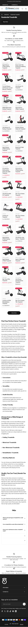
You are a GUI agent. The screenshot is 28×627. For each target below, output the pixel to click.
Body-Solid (17, 63)
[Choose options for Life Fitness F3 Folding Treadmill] (11, 121)
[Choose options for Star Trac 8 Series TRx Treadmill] (24, 294)
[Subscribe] (24, 604)
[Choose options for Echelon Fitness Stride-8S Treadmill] (24, 121)
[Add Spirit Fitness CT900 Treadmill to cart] (11, 253)
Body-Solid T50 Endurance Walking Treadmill (20, 66)
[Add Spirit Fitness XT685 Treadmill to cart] (24, 102)
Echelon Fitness (19, 125)
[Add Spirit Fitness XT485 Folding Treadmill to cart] (11, 141)
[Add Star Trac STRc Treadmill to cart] (11, 273)
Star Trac (17, 213)
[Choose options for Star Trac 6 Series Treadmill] (24, 188)
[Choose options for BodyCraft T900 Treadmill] (24, 141)
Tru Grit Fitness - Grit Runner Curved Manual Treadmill (7, 88)
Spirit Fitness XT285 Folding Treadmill (19, 170)
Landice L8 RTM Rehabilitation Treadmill (6, 302)
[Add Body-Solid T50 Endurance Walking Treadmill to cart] (24, 59)
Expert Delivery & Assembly (14, 571)
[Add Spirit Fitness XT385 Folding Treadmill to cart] (11, 232)
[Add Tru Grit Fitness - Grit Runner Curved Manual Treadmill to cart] (11, 80)
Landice (4, 213)
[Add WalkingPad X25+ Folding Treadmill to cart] (11, 102)
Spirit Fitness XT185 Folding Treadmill (6, 66)
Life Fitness (18, 84)
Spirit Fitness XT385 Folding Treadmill (6, 239)
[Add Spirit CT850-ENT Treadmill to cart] (24, 253)
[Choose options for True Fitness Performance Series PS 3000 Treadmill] (11, 163)
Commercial (15, 4)
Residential (5, 4)
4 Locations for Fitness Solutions (14, 565)
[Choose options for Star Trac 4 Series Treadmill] (24, 210)
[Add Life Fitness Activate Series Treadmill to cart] (24, 273)
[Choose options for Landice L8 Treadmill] (11, 210)
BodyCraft (17, 145)
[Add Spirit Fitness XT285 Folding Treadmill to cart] (24, 163)
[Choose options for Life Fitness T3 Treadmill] (24, 80)
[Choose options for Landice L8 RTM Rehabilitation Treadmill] (11, 294)
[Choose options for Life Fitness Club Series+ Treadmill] (24, 232)
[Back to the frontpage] (1, 14)
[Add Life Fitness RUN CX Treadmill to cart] (11, 188)
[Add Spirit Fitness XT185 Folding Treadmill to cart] (11, 59)
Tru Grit (4, 84)
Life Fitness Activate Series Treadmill (19, 280)
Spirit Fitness (5, 63)
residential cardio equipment (8, 362)
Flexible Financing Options (14, 30)
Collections (6, 14)
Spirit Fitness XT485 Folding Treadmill (6, 149)
